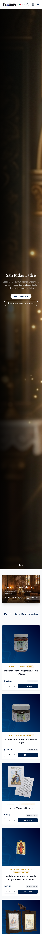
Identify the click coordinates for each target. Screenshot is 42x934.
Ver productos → (14, 598)
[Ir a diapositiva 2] (22, 565)
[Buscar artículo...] (27, 4)
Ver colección (21, 296)
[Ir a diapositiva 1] (19, 565)
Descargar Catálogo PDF (22, 303)
